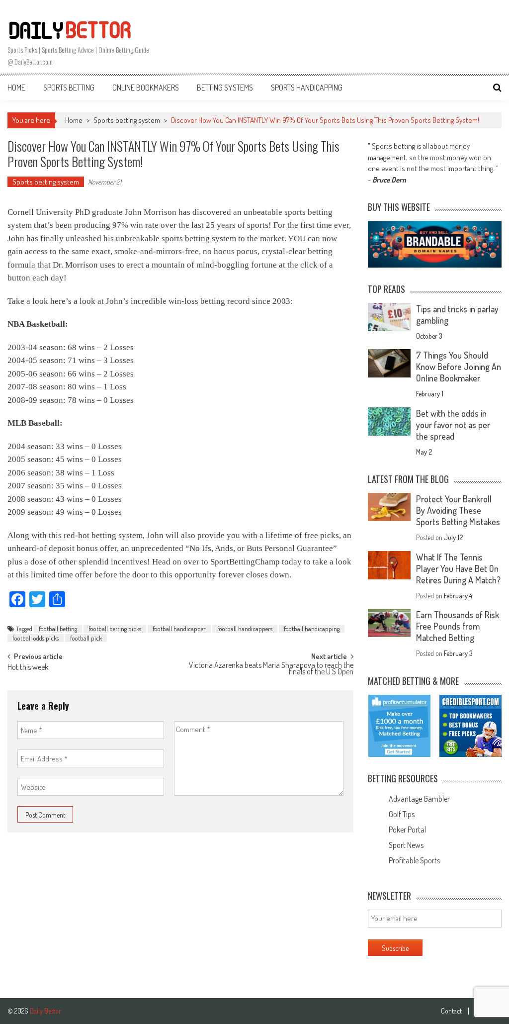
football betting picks (114, 629)
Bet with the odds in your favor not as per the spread (453, 425)
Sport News (406, 845)
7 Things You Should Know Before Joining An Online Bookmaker (458, 366)
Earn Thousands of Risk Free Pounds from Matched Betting (457, 626)
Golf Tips (402, 814)
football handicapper (179, 629)
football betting (58, 629)
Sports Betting (68, 88)
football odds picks (35, 638)
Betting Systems (225, 88)
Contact (451, 1011)
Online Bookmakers (145, 88)
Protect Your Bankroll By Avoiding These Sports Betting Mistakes (458, 510)
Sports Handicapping (306, 88)
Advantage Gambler (419, 799)
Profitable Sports (414, 860)
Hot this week (27, 668)
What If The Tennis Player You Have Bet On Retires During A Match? (458, 568)
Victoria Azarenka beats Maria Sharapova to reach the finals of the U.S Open (271, 669)
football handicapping (311, 629)
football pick (86, 638)
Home (16, 88)
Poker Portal (407, 830)
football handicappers (244, 629)
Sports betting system (126, 120)
